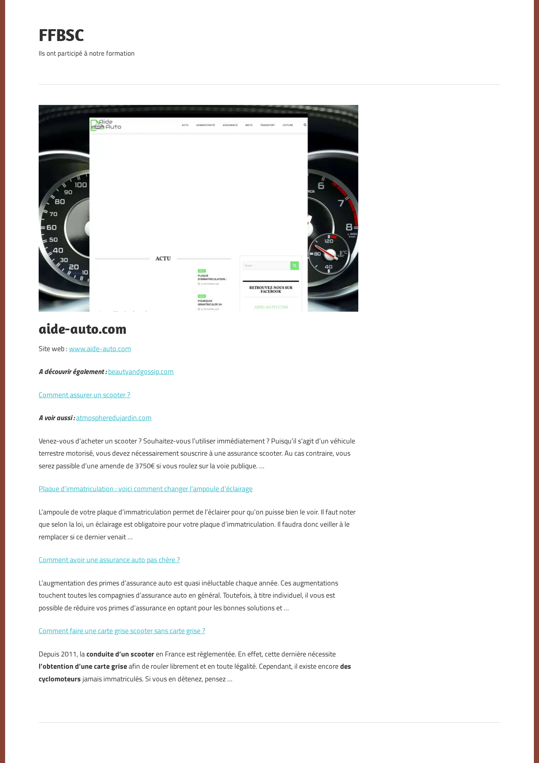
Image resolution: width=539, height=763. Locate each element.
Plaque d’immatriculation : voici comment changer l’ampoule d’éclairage (146, 488)
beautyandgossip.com (141, 371)
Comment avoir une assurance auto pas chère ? (109, 559)
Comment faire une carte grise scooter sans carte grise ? (122, 630)
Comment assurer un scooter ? (84, 394)
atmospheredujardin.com (114, 417)
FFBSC (61, 34)
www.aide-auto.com (100, 348)
